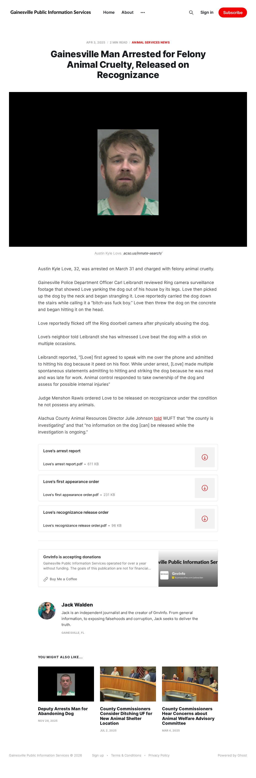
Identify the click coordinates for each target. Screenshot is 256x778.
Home (108, 12)
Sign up (98, 755)
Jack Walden (77, 605)
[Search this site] (191, 12)
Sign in (207, 12)
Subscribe (232, 12)
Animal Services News (151, 42)
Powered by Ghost (232, 755)
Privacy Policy (159, 755)
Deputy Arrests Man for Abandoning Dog (63, 711)
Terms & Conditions (126, 755)
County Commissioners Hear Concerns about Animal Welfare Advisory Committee (188, 716)
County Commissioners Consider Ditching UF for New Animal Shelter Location (126, 716)
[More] (142, 12)
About (128, 12)
